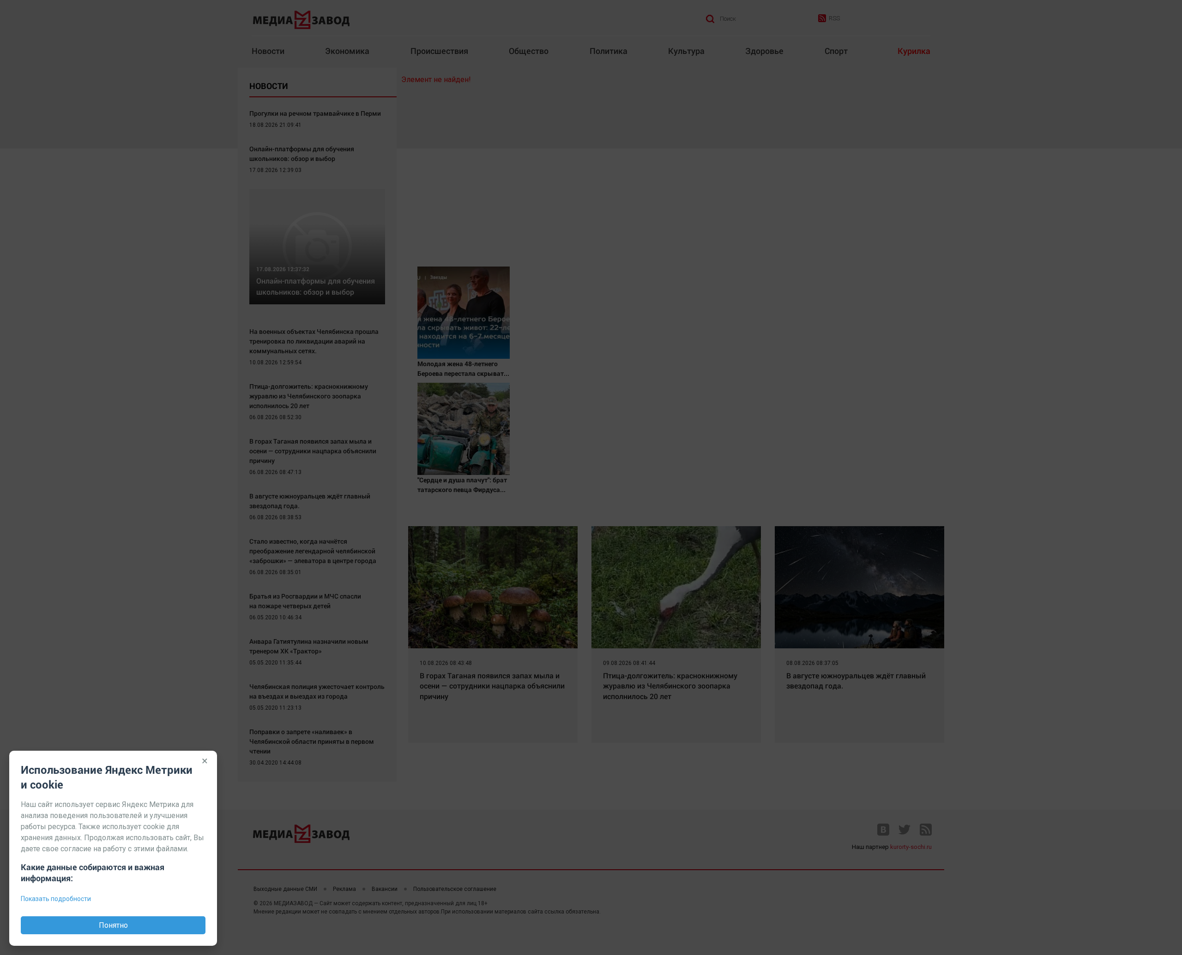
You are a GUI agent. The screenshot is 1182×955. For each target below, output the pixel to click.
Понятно (113, 925)
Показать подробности (56, 898)
